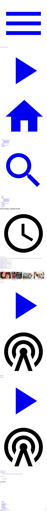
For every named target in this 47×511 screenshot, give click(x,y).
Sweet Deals (3, 146)
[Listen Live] (23, 305)
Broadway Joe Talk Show (6, 141)
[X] (3, 502)
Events (3, 143)
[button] (5, 276)
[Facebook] (3, 206)
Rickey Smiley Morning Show (6, 140)
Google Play (1, 260)
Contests (3, 144)
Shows (2, 139)
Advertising (3, 145)
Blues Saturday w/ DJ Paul (6, 142)
